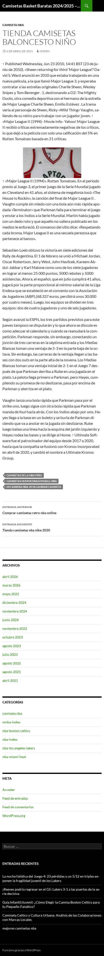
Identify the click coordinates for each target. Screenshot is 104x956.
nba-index (9, 739)
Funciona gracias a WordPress (21, 950)
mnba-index (11, 722)
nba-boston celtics (16, 731)
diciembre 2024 (14, 602)
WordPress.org (13, 816)
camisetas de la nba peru (24, 475)
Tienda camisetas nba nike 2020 (26, 527)
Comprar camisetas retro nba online (29, 510)
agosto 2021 (11, 672)
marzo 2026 (11, 585)
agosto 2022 (11, 663)
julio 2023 (10, 654)
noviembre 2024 (14, 611)
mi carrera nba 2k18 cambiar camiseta (34, 486)
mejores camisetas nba (19, 928)
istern (45, 51)
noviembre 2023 (14, 628)
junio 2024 (10, 620)
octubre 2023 (12, 637)
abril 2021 (10, 680)
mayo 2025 (10, 594)
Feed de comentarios (18, 807)
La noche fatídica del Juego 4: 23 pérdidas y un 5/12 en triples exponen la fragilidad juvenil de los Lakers (50, 878)
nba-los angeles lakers (18, 748)
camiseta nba (13, 25)
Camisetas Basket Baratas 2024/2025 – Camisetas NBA (41, 5)
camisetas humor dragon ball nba (32, 481)
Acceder (8, 790)
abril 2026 (10, 576)
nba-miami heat (14, 757)
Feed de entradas (15, 798)
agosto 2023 (11, 646)
